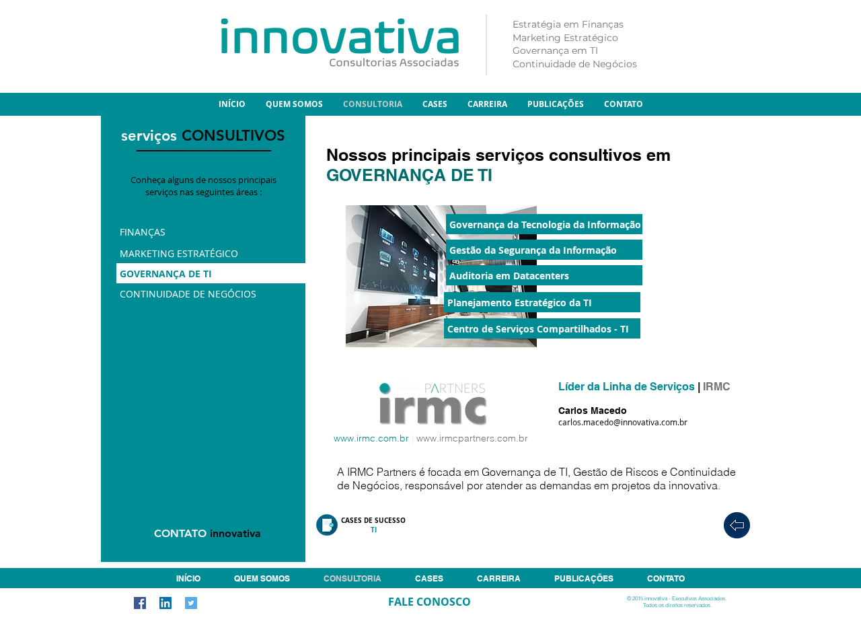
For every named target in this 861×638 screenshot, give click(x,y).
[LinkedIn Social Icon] (165, 603)
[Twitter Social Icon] (191, 603)
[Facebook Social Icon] (140, 603)
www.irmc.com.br (371, 438)
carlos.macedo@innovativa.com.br (622, 422)
